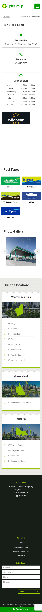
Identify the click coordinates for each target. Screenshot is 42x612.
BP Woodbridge (14, 355)
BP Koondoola (13, 339)
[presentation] (5, 251)
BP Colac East (13, 456)
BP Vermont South (15, 445)
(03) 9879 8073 (22, 493)
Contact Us (21, 556)
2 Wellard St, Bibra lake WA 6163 (21, 44)
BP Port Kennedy (15, 344)
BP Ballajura (13, 323)
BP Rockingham (14, 350)
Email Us (22, 496)
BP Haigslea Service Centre (19, 403)
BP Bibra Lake (13, 329)
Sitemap (31, 604)
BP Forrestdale (14, 334)
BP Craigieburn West (16, 450)
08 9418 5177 (21, 63)
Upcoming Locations (21, 552)
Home (23, 17)
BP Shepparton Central (17, 461)
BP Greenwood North (16, 360)
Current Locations (21, 547)
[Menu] (37, 6)
